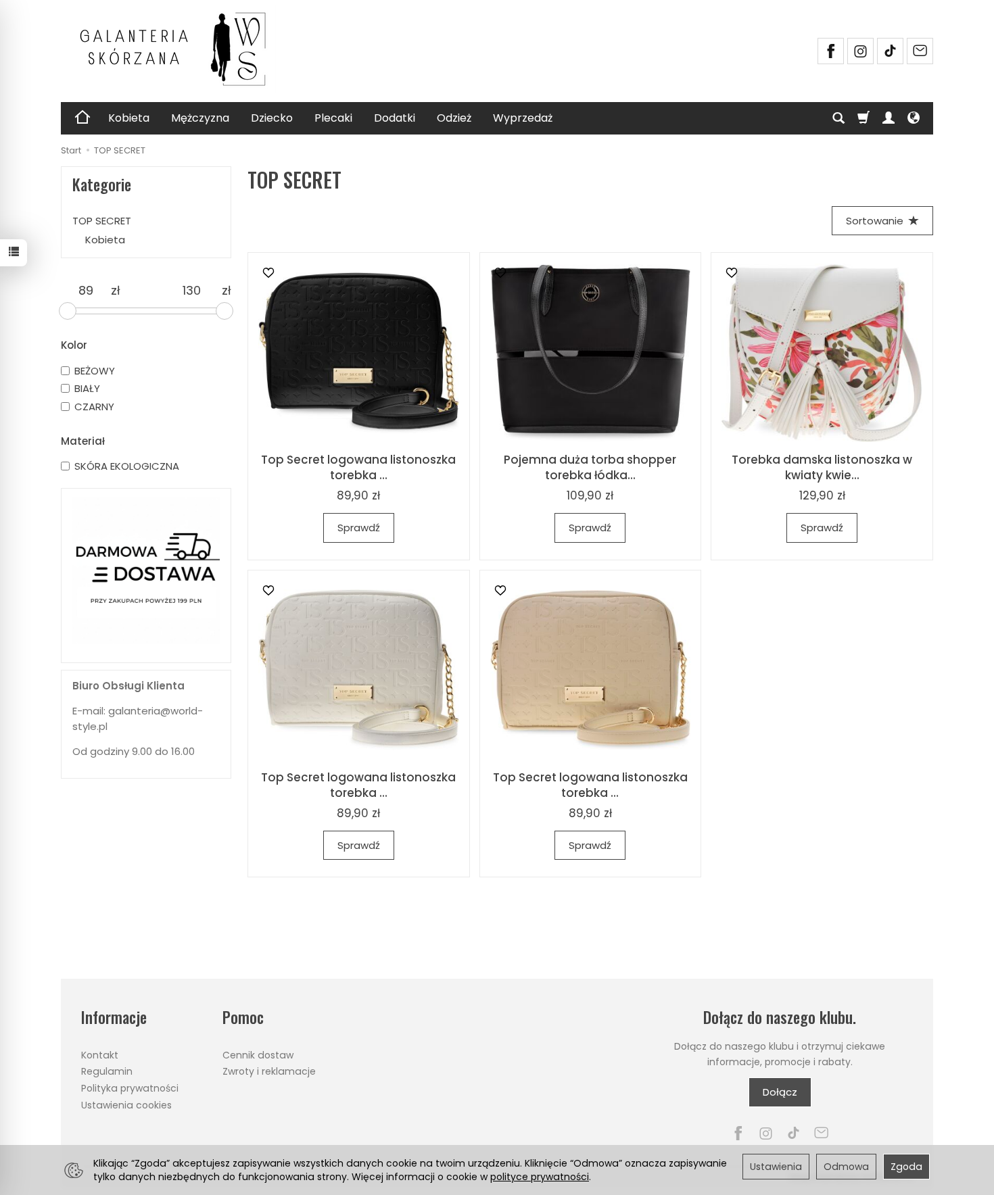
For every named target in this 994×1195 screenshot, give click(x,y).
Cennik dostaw (257, 1055)
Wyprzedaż (522, 118)
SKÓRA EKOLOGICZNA (126, 466)
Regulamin (107, 1071)
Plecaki (333, 118)
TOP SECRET (101, 221)
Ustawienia (776, 1166)
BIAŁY (87, 388)
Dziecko (272, 118)
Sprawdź (358, 527)
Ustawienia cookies (126, 1105)
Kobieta (128, 118)
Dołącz (780, 1092)
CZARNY (94, 406)
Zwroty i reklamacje (269, 1071)
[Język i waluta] (913, 118)
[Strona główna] (179, 49)
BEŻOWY (94, 371)
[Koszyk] (863, 118)
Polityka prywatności (130, 1088)
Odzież (454, 118)
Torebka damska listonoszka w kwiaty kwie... (822, 467)
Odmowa (846, 1166)
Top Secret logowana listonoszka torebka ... (358, 467)
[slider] (67, 311)
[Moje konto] (888, 118)
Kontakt (99, 1055)
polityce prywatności (539, 1177)
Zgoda (906, 1166)
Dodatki (394, 118)
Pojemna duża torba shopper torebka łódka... (590, 467)
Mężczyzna (200, 118)
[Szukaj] (838, 118)
